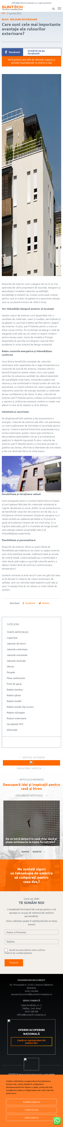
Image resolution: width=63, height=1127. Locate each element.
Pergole (11, 672)
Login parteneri (44, 3)
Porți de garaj (14, 683)
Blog (5, 19)
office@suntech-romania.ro (23, 3)
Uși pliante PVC (15, 724)
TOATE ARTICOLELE (18, 632)
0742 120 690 (31, 991)
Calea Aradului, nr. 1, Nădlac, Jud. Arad (31, 1007)
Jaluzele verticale (16, 660)
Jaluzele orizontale (17, 655)
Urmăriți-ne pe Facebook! (27, 52)
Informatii (12, 729)
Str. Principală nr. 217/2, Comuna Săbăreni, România (31, 986)
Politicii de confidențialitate (18, 953)
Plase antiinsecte (16, 678)
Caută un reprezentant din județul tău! (31, 1041)
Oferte (10, 666)
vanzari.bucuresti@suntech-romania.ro (31, 994)
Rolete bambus (15, 689)
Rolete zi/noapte (16, 712)
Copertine (12, 637)
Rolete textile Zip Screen (20, 706)
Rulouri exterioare (23, 19)
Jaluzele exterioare (17, 649)
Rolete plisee (14, 695)
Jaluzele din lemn (16, 643)
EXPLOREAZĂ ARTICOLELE (29, 795)
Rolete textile (14, 701)
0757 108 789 (31, 1011)
